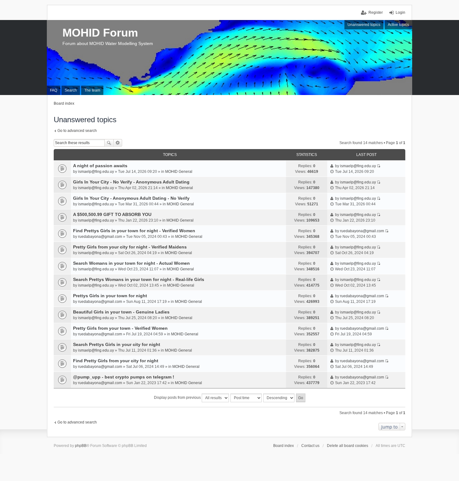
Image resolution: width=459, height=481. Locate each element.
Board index (283, 445)
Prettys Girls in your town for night (110, 295)
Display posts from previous (178, 397)
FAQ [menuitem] (53, 90)
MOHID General (178, 171)
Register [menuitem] (375, 12)
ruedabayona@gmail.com (100, 236)
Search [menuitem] (71, 90)
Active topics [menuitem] (398, 25)
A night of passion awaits (100, 165)
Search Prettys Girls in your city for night (116, 344)
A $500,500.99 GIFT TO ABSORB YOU (112, 214)
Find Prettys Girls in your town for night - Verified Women (134, 230)
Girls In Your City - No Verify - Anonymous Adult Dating (131, 181)
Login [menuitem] (400, 12)
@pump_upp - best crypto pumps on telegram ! (123, 376)
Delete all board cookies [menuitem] (347, 445)
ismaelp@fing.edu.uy (96, 171)
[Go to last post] (378, 166)
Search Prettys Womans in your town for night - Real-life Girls (138, 279)
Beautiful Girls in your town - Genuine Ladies (121, 311)
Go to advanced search (77, 130)
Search (109, 143)
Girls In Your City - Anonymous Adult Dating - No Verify (131, 198)
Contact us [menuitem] (310, 445)
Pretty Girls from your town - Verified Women (120, 328)
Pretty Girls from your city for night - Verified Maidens (130, 246)
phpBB (80, 445)
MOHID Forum (100, 32)
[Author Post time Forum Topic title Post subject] (246, 397)
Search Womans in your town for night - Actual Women (131, 263)
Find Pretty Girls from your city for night (115, 360)
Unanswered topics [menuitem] (364, 25)
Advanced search (118, 143)
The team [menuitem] (92, 90)
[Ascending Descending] (279, 397)
